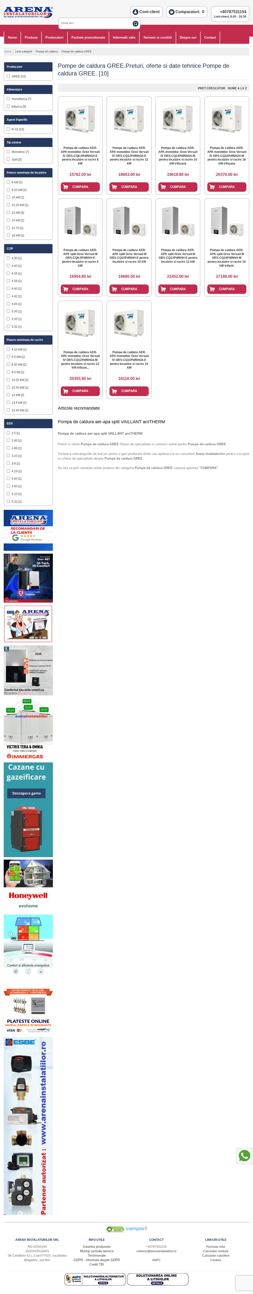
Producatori (54, 37)
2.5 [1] (15, 433)
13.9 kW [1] (18, 402)
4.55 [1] (16, 273)
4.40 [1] (16, 266)
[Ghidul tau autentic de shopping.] (136, 1231)
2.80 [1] (16, 440)
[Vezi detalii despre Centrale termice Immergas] (28, 759)
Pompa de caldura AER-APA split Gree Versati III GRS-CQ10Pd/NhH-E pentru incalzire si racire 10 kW (129, 255)
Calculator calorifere (216, 1255)
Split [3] (16, 159)
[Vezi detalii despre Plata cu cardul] (28, 1033)
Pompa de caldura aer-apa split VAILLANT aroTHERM (111, 421)
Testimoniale (97, 1255)
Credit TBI (96, 1264)
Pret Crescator (211, 88)
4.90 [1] (16, 486)
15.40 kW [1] (19, 410)
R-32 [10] (17, 129)
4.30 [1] (16, 258)
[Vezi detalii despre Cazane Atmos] (28, 856)
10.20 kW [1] (19, 205)
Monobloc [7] (20, 152)
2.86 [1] (16, 448)
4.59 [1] (16, 281)
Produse (31, 37)
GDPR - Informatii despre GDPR (97, 1260)
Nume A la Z (237, 88)
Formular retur (215, 1246)
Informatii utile (124, 37)
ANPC (156, 1260)
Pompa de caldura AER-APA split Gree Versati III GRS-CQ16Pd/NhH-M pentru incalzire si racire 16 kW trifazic (227, 257)
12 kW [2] (17, 395)
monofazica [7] (21, 99)
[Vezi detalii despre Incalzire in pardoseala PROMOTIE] (28, 1013)
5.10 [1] (16, 494)
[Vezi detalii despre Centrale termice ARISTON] (28, 601)
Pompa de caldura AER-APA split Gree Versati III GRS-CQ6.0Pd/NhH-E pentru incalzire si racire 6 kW (80, 257)
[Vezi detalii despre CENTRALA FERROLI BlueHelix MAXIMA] (28, 694)
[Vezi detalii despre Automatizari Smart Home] (28, 886)
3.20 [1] (16, 456)
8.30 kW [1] (18, 364)
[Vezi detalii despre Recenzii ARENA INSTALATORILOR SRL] (28, 550)
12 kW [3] (17, 212)
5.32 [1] (16, 327)
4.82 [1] (16, 296)
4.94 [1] (16, 304)
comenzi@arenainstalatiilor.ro (156, 1251)
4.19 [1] (16, 471)
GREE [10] (18, 76)
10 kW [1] (17, 197)
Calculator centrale (216, 1251)
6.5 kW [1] (18, 357)
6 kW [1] (16, 182)
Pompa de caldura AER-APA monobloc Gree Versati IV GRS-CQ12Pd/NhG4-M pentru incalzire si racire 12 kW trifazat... (80, 360)
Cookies (215, 1260)
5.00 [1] (16, 311)
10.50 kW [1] (19, 387)
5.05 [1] (16, 319)
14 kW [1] (17, 220)
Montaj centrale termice (97, 1251)
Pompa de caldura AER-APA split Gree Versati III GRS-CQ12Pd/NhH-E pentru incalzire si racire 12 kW (178, 255)
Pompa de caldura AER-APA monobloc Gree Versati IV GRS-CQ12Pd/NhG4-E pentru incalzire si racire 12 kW (129, 155)
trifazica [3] (18, 106)
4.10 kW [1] (18, 349)
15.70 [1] (17, 228)
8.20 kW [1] (18, 190)
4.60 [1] (16, 288)
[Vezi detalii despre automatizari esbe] (28, 1214)
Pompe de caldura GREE (77, 51)
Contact (210, 37)
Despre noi (188, 37)
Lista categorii (23, 51)
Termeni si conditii (157, 37)
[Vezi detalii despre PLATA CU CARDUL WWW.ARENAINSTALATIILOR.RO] (28, 642)
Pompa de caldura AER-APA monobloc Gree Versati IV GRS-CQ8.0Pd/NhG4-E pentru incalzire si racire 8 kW (80, 155)
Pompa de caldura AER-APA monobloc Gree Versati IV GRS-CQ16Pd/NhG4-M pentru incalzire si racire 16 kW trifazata (226, 155)
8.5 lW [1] (17, 372)
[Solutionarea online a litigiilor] (158, 1284)
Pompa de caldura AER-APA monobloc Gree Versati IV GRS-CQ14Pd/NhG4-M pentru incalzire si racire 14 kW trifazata (177, 155)
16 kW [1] (17, 235)
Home (12, 37)
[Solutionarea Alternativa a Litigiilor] (95, 1284)
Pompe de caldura (47, 51)
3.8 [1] (15, 463)
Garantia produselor (97, 1246)
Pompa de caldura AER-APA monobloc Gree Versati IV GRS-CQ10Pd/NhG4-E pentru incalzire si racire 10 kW (129, 360)
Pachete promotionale (88, 37)
